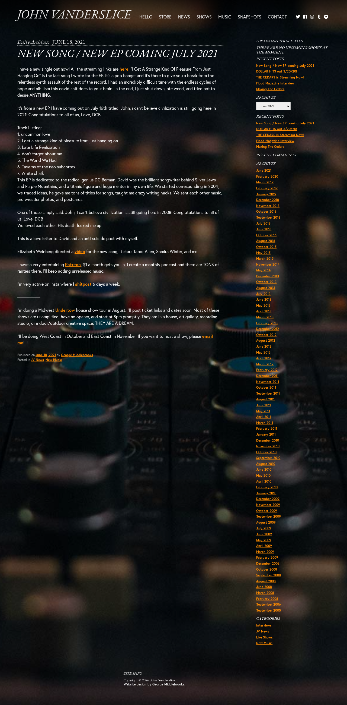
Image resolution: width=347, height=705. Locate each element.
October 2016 (266, 235)
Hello (145, 17)
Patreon (73, 264)
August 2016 (265, 241)
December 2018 (267, 200)
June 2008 (264, 587)
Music (224, 17)
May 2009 (263, 540)
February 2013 (267, 323)
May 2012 (263, 352)
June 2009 (264, 534)
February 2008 (267, 599)
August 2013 (265, 288)
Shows (204, 17)
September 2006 (268, 604)
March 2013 (265, 317)
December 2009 (267, 499)
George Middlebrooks (77, 355)
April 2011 (263, 417)
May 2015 (263, 253)
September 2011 (268, 393)
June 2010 (263, 469)
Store (165, 17)
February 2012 (267, 370)
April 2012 (263, 358)
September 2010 (268, 458)
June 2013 (263, 299)
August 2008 (266, 581)
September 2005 (268, 610)
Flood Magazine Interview (275, 83)
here (124, 69)
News (184, 17)
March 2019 (265, 182)
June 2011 (263, 405)
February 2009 (267, 557)
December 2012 (267, 329)
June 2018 (263, 229)
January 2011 (266, 434)
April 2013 (263, 311)
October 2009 (266, 511)
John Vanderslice (74, 15)
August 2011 (265, 399)
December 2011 (267, 376)
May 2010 (263, 475)
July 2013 (263, 294)
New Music (54, 360)
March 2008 (265, 593)
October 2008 (266, 569)
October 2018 (266, 211)
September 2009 (268, 516)
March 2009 (265, 552)
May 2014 (263, 270)
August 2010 (265, 464)
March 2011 (264, 423)
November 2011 (267, 382)
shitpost (83, 284)
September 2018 (268, 217)
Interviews (264, 625)
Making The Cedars (270, 89)
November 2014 (267, 264)
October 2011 (266, 387)
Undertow (65, 310)
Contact (277, 17)
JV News (37, 360)
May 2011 (263, 411)
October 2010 (266, 452)
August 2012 (265, 340)
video (80, 251)
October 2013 (266, 282)
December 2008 (267, 563)
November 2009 (268, 505)
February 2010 (267, 487)
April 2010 (263, 481)
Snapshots (249, 17)
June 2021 (263, 170)
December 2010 (267, 440)
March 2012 (265, 364)
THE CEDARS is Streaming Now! (280, 77)
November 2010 (267, 446)
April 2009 (264, 546)
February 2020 (267, 176)
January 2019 (266, 194)
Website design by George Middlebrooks (154, 684)
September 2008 (268, 575)
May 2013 (263, 305)
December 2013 (267, 276)
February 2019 (267, 188)
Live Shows (264, 637)
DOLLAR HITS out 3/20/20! (276, 71)
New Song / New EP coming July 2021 (117, 54)
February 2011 (266, 428)
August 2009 (266, 522)
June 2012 (263, 346)
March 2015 (265, 258)
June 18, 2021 (46, 355)
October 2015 (266, 247)
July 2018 (263, 223)
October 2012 (266, 335)
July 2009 (263, 528)
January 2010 (266, 493)
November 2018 (267, 206)
